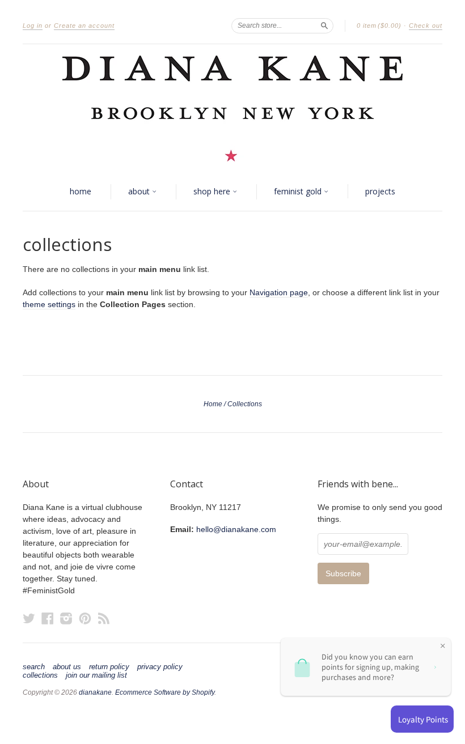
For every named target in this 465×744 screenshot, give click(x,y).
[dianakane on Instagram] (66, 618)
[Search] (324, 25)
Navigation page (279, 292)
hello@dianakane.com (236, 529)
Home (213, 404)
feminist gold (299, 191)
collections (40, 675)
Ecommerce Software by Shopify (164, 692)
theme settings (49, 304)
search (34, 667)
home (80, 191)
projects (380, 191)
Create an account (84, 25)
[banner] (232, 108)
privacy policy (160, 667)
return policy (109, 667)
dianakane (95, 692)
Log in (33, 25)
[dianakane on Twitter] (29, 618)
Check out (425, 25)
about (140, 191)
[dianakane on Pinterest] (85, 618)
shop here (212, 191)
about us (67, 667)
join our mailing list (96, 675)
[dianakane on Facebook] (47, 618)
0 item (379, 25)
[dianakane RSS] (104, 618)
